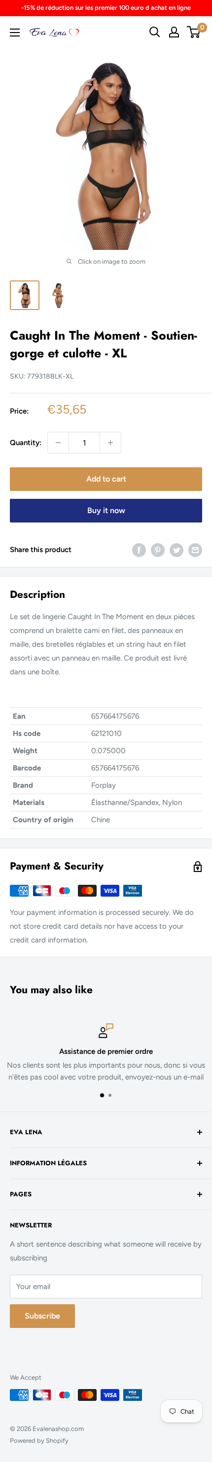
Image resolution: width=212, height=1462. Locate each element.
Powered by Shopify (39, 1440)
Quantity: (25, 442)
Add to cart (106, 479)
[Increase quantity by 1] (110, 442)
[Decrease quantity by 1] (58, 442)
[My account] (174, 32)
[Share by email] (195, 549)
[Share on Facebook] (139, 549)
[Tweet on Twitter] (176, 549)
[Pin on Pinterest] (158, 549)
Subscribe (42, 1316)
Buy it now (106, 510)
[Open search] (154, 32)
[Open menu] (15, 32)
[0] (194, 32)
